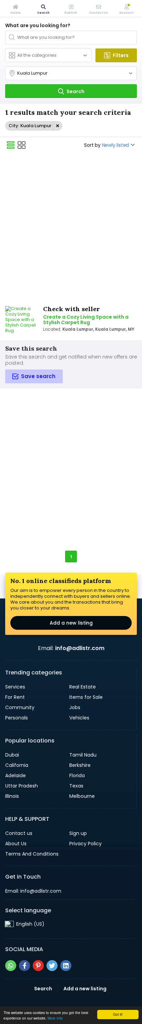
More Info (55, 1018)
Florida (77, 775)
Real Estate (82, 686)
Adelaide (15, 775)
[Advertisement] (71, 228)
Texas (76, 785)
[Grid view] (21, 145)
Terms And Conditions (32, 853)
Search (43, 988)
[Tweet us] (52, 965)
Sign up (78, 833)
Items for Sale (86, 697)
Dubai (12, 754)
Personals (16, 717)
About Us (16, 843)
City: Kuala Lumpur (30, 125)
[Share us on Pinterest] (38, 965)
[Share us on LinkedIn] (65, 965)
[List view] (10, 145)
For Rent (15, 697)
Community (19, 707)
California (16, 765)
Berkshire (80, 765)
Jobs (74, 707)
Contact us (18, 833)
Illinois (12, 796)
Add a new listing (71, 622)
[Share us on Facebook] (24, 965)
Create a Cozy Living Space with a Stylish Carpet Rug (86, 319)
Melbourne (82, 796)
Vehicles (79, 717)
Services (15, 686)
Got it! (118, 1014)
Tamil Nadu (83, 754)
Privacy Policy (85, 843)
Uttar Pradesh (21, 785)
